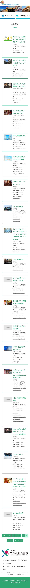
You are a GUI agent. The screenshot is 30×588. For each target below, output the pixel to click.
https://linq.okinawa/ (18, 270)
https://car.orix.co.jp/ (18, 75)
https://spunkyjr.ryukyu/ (18, 52)
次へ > (20, 540)
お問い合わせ (10, 574)
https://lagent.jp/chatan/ (19, 446)
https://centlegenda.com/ (19, 148)
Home (1, 572)
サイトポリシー (25, 572)
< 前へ (4, 535)
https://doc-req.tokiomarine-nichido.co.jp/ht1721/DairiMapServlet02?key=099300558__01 (19, 417)
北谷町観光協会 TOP (8, 16)
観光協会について (21, 574)
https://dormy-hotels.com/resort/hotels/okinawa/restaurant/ (19, 503)
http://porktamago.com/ (18, 293)
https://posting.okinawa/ (19, 339)
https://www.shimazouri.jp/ (19, 318)
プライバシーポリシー (12, 572)
